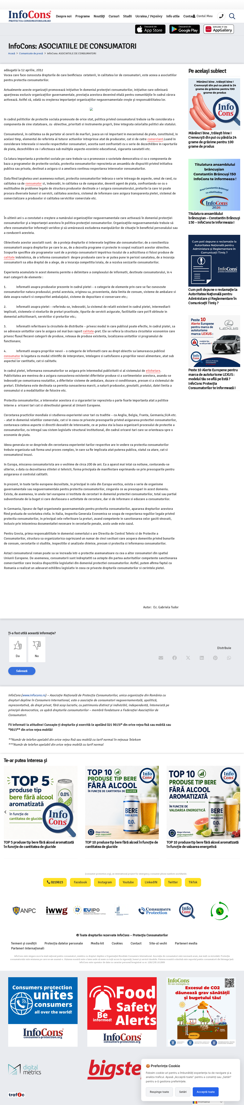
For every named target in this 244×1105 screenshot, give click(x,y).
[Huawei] (219, 29)
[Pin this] (215, 658)
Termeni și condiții (24, 943)
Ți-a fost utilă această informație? (32, 633)
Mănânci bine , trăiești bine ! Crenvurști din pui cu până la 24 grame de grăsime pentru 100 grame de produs (212, 140)
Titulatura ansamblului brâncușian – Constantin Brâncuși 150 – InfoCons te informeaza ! (214, 218)
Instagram (105, 882)
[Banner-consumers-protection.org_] (43, 1012)
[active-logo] (219, 911)
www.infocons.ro (33, 695)
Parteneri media (186, 943)
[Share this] (174, 658)
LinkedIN (151, 882)
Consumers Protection (71, 873)
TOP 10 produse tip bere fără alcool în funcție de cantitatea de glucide (40, 844)
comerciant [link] (155, 139)
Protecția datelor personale (63, 943)
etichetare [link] (153, 371)
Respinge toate (159, 1091)
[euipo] (24, 910)
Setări (182, 1091)
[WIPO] (89, 910)
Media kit (97, 943)
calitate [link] (9, 257)
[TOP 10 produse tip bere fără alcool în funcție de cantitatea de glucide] (40, 802)
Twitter (173, 882)
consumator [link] (33, 183)
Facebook (80, 882)
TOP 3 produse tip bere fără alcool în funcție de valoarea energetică (202, 828)
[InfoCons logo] (30, 16)
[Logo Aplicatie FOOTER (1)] (154, 910)
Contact (136, 943)
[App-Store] (150, 29)
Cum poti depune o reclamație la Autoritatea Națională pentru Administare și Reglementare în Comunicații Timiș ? (212, 296)
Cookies (117, 943)
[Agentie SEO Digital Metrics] (43, 1069)
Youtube (128, 882)
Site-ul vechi (158, 943)
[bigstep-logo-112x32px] (122, 1069)
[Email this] (161, 658)
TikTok (193, 882)
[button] (232, 16)
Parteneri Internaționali (27, 948)
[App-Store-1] (184, 29)
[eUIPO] (57, 910)
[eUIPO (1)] (122, 910)
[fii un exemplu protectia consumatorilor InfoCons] (201, 1012)
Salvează (21, 671)
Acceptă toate (206, 1091)
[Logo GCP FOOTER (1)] (187, 910)
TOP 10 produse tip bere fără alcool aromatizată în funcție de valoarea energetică (121, 844)
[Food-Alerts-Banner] (122, 1012)
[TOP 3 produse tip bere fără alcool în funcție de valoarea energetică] (195, 794)
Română (203, 1101)
